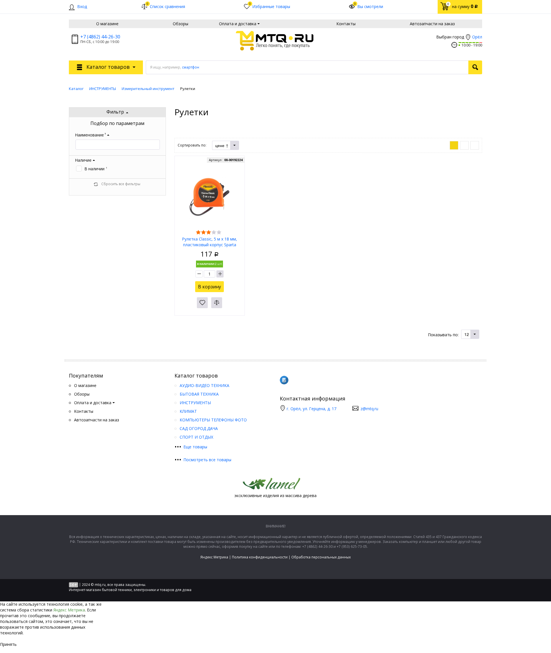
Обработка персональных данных (321, 557)
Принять (8, 644)
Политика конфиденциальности (260, 557)
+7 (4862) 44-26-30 (100, 37)
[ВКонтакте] (284, 380)
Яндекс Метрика (214, 557)
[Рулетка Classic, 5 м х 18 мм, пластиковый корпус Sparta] (209, 197)
